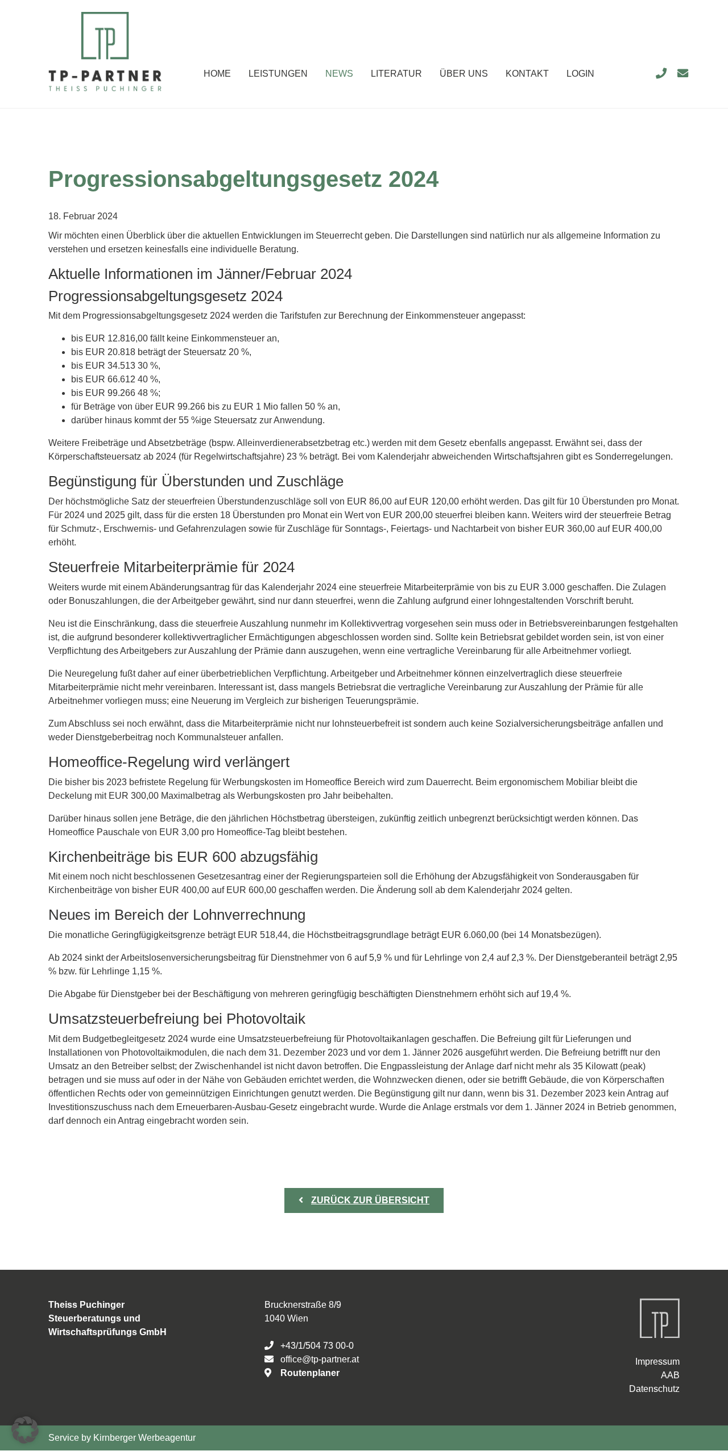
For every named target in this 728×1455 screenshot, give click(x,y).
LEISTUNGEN (278, 73)
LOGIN (580, 73)
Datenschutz (654, 1389)
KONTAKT (527, 73)
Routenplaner (310, 1373)
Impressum (657, 1361)
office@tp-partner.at (319, 1359)
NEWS (339, 73)
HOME (217, 73)
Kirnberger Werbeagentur (144, 1438)
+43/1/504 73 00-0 (317, 1345)
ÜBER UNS (464, 73)
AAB (670, 1375)
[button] (25, 1430)
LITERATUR (396, 73)
